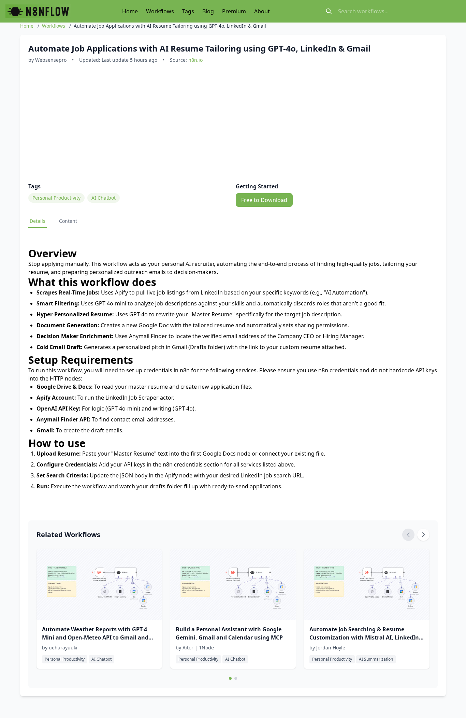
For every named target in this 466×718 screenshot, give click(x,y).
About (262, 11)
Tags (188, 11)
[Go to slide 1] (230, 678)
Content (68, 221)
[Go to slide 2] (235, 678)
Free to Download (264, 200)
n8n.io (195, 60)
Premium (234, 11)
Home (130, 11)
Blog (208, 11)
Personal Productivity (56, 198)
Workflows (160, 11)
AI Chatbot (103, 198)
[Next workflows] (423, 535)
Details (37, 221)
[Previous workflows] (408, 535)
